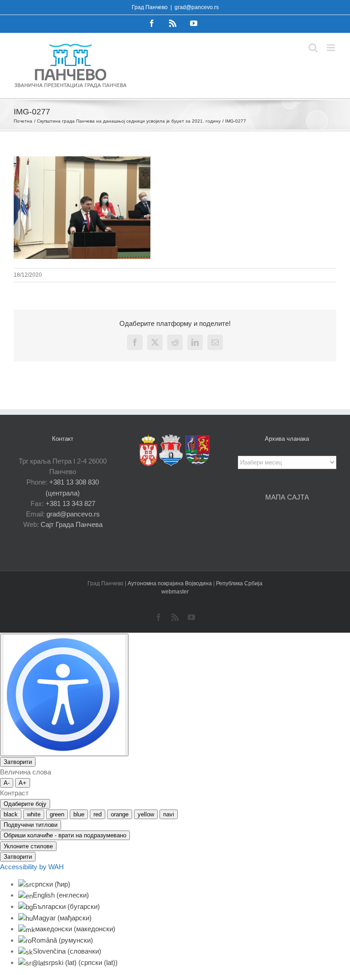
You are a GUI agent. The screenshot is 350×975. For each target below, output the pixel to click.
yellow (146, 814)
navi (168, 814)
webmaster (175, 591)
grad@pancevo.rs (197, 7)
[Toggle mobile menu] (331, 47)
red (97, 814)
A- (7, 782)
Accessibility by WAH (32, 867)
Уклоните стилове (28, 846)
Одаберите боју (25, 803)
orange (120, 814)
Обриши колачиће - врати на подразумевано (65, 835)
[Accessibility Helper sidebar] (64, 695)
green (57, 814)
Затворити (18, 761)
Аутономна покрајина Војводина (170, 583)
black (11, 814)
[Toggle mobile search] (313, 47)
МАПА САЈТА (287, 497)
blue (78, 814)
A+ (22, 782)
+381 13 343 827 (70, 503)
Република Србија (239, 583)
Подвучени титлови (30, 824)
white (34, 814)
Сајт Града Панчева (72, 524)
